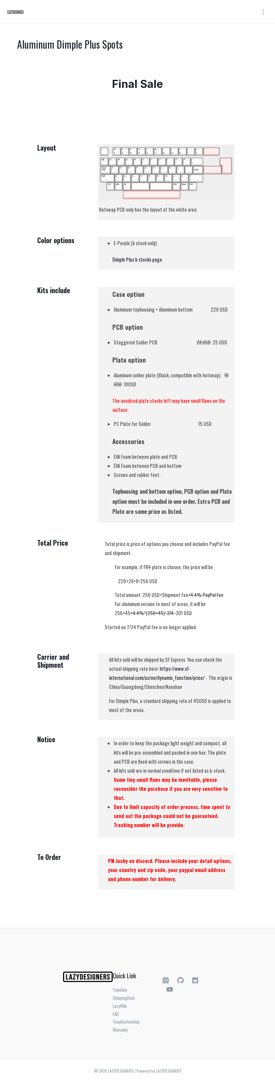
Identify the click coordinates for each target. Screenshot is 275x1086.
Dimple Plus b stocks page (137, 259)
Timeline (120, 990)
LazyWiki (120, 1006)
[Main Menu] (263, 12)
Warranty (120, 1030)
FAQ (116, 1014)
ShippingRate (124, 998)
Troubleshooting (126, 1022)
